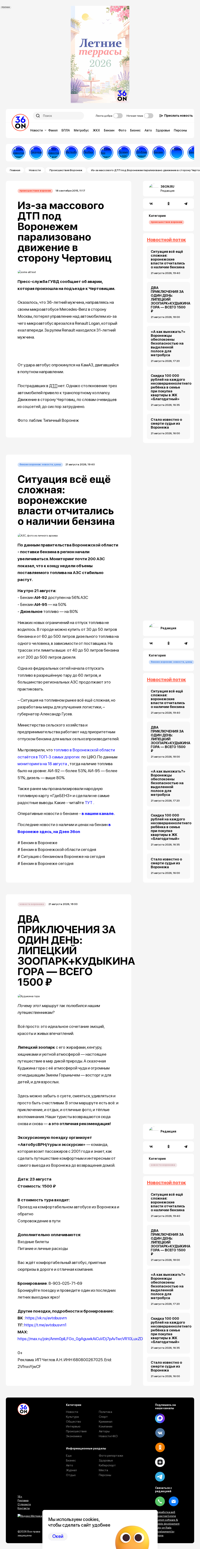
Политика (105, 1412)
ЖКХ (96, 130)
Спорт (103, 1417)
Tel (160, 1501)
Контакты (24, 1508)
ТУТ (88, 802)
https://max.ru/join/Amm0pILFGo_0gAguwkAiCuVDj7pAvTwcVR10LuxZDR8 (83, 1338)
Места (103, 1470)
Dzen (160, 1462)
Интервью (73, 1426)
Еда (68, 1455)
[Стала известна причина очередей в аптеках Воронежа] (18, 152)
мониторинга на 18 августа (42, 763)
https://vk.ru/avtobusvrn (46, 1317)
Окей (57, 1536)
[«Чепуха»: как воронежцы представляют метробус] (71, 152)
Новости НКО (108, 1436)
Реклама (23, 1500)
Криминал (105, 1421)
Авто (148, 130)
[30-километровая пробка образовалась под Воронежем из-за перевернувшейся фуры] (89, 152)
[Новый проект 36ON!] (106, 152)
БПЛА (66, 130)
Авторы (104, 1431)
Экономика (74, 1436)
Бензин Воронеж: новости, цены (40, 464)
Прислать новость (178, 115)
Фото (122, 130)
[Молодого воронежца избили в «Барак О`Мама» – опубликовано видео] (177, 152)
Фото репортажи (111, 1455)
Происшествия (76, 1431)
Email (174, 1501)
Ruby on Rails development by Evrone (164, 1531)
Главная (15, 170)
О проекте (24, 1504)
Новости (36, 130)
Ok (160, 1447)
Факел (53, 130)
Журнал (71, 1470)
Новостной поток (166, 239)
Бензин (109, 130)
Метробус (81, 130)
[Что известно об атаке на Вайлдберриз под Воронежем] (54, 152)
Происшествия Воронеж (65, 170)
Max (160, 1418)
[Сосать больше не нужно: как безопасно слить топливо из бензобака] (159, 152)
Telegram (160, 1477)
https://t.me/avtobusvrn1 (45, 1324)
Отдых (71, 1475)
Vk (160, 1433)
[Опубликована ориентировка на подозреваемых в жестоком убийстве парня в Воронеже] (141, 152)
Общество (73, 1421)
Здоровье (163, 130)
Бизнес (135, 130)
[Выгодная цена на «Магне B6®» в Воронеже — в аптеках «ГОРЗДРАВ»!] (36, 152)
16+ (20, 1496)
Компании (105, 1426)
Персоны (180, 130)
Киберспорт (107, 1465)
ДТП (53, 385)
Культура (72, 1417)
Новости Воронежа (32, 904)
